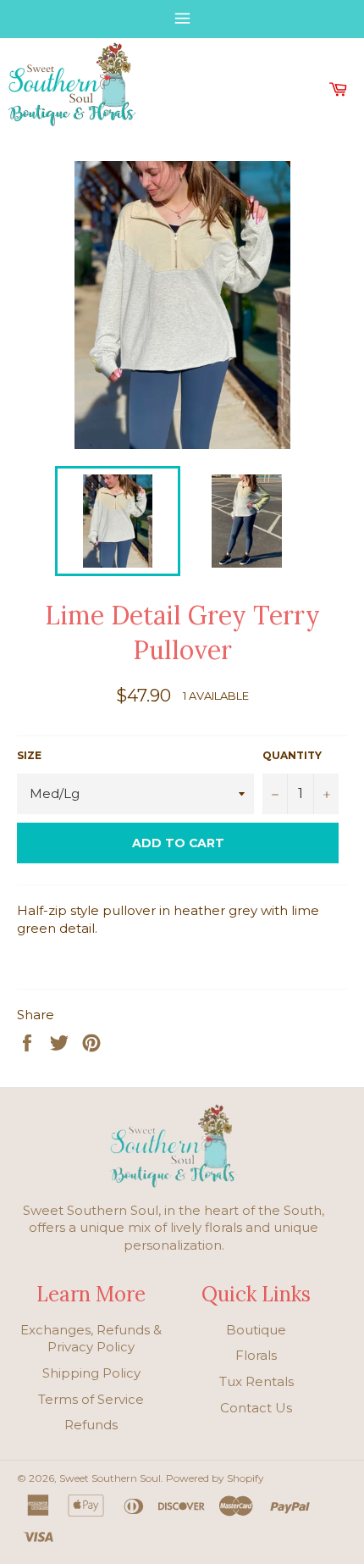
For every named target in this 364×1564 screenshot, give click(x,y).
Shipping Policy (91, 1373)
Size (29, 755)
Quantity (292, 755)
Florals (256, 1355)
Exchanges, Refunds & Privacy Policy (91, 1339)
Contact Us (256, 1408)
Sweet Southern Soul (110, 1478)
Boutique (256, 1330)
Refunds (91, 1425)
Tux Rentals (256, 1381)
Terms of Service (91, 1399)
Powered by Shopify (215, 1478)
